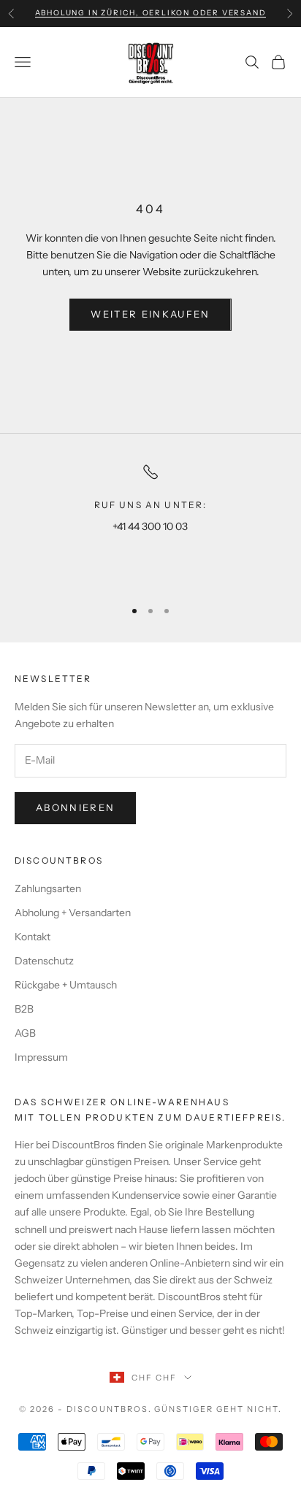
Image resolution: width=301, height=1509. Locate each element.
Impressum (41, 1057)
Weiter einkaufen (150, 314)
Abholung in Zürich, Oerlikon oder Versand (151, 13)
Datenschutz (44, 960)
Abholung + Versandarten (73, 912)
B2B (24, 1008)
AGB (25, 1033)
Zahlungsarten (48, 888)
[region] (150, 524)
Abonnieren (75, 807)
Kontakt (32, 936)
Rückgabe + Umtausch (66, 984)
